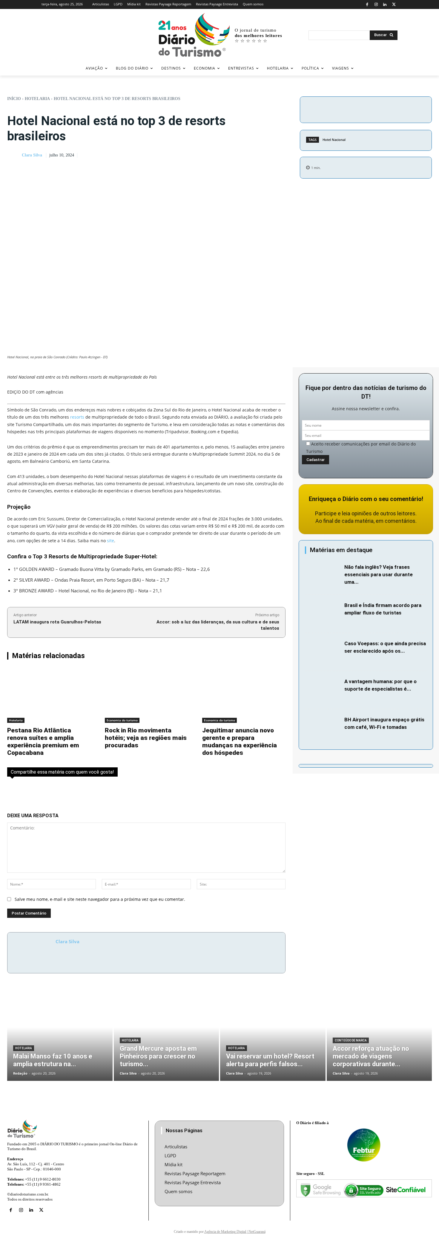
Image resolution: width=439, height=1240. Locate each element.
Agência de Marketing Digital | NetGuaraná (234, 1232)
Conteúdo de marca (351, 1040)
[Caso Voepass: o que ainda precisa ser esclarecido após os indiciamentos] (323, 652)
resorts (77, 417)
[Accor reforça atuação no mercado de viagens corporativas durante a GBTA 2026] (379, 1036)
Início (14, 98)
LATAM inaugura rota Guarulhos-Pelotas (57, 622)
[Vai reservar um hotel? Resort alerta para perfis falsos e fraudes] (273, 1036)
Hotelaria (37, 98)
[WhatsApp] (403, 109)
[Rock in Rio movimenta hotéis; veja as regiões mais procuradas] (146, 695)
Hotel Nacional (334, 139)
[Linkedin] (385, 4)
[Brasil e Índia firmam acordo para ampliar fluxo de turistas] (323, 614)
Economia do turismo (122, 720)
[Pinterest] (389, 109)
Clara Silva (32, 155)
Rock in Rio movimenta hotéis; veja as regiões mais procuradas (146, 738)
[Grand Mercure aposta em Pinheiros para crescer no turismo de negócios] (166, 1036)
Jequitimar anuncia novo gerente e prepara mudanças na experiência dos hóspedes (239, 741)
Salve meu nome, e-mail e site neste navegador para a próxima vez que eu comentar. (100, 899)
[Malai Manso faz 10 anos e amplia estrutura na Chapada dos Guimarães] (60, 1036)
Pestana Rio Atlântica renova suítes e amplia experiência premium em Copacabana (43, 741)
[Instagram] (376, 4)
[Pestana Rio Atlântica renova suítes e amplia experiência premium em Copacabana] (48, 695)
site (110, 540)
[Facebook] (367, 4)
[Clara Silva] (14, 156)
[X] (393, 4)
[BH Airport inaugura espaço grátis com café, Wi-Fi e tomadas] (323, 728)
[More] (416, 109)
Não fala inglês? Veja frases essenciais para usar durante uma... (378, 574)
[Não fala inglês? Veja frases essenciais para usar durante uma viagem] (323, 575)
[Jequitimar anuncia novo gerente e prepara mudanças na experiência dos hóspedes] (243, 695)
